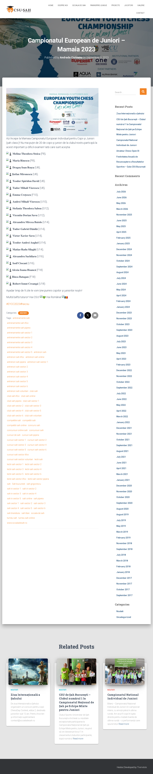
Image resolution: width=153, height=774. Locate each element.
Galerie (140, 5)
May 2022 (121, 405)
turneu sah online (27, 518)
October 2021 (123, 439)
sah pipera (38, 498)
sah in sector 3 (14, 493)
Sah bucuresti (18, 484)
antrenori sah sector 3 (17, 371)
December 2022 (124, 370)
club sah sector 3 (33, 406)
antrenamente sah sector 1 (19, 333)
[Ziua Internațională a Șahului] (28, 671)
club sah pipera (14, 401)
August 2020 (122, 509)
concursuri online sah (17, 430)
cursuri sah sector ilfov (18, 454)
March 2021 (122, 474)
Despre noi (63, 5)
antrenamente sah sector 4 (19, 347)
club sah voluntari (33, 415)
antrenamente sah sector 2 (19, 337)
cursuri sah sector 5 (16, 449)
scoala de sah (37, 513)
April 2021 (121, 468)
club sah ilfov (13, 396)
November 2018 (124, 543)
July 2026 (121, 191)
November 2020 (124, 491)
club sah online (28, 396)
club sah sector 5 (33, 410)
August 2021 (122, 451)
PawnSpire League (98, 5)
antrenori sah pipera (16, 362)
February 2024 (123, 301)
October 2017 (123, 589)
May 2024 (121, 289)
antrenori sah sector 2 (17, 367)
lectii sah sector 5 (15, 474)
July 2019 (121, 520)
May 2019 (121, 526)
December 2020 (124, 485)
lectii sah (39, 459)
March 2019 (122, 532)
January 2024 (123, 307)
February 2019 (123, 537)
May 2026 (121, 203)
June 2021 (121, 462)
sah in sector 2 (29, 488)
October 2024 (123, 261)
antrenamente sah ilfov (18, 323)
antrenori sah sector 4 (17, 376)
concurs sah (34, 425)
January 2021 (123, 480)
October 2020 (123, 497)
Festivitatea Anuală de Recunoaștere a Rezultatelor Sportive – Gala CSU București (131, 162)
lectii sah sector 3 (15, 469)
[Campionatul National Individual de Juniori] (124, 671)
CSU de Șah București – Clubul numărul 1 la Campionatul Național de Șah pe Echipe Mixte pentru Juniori (76, 702)
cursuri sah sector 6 (36, 449)
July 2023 (121, 341)
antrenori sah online (35, 357)
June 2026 (121, 197)
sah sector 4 (13, 508)
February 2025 (123, 238)
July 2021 (121, 457)
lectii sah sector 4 (33, 469)
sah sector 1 (13, 503)
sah (9, 484)
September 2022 (124, 387)
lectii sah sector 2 (33, 464)
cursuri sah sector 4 (36, 445)
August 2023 (122, 336)
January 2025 (123, 243)
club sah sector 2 (15, 406)
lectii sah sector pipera (38, 479)
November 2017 (124, 583)
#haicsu (24, 304)
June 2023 (121, 347)
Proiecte (115, 5)
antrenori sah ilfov (15, 357)
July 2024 (121, 278)
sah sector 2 (26, 503)
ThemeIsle (142, 767)
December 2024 (124, 249)
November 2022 (124, 376)
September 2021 (124, 445)
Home (50, 5)
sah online (27, 498)
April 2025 (121, 232)
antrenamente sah (21, 318)
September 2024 (124, 266)
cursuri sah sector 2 (36, 440)
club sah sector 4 (15, 410)
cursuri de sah (13, 435)
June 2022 (121, 399)
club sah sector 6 (15, 415)
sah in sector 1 (14, 488)
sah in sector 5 (14, 498)
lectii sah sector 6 (33, 474)
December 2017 (124, 578)
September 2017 (124, 595)
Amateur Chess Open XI (127, 151)
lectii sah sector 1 (15, 464)
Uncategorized (123, 617)
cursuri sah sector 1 (16, 440)
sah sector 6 (39, 508)
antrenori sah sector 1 (37, 362)
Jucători (128, 5)
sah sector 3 (39, 503)
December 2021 (124, 428)
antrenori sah (40, 352)
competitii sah (29, 420)
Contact (140, 13)
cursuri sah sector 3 (16, 445)
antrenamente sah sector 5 (19, 352)
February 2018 (123, 566)
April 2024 (121, 295)
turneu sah (12, 518)
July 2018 (121, 555)
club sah (34, 391)
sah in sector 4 (29, 493)
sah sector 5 (26, 508)
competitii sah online (16, 425)
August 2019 (122, 514)
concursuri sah (36, 430)
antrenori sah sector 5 (17, 381)
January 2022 (123, 422)
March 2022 (122, 416)
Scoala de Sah (79, 5)
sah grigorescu (34, 484)
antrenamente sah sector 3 (19, 342)
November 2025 (124, 214)
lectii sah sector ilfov (16, 479)
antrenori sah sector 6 (17, 386)
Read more (78, 738)
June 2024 (121, 284)
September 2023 (124, 330)
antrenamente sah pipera (18, 328)
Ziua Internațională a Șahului (130, 113)
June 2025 (121, 220)
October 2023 (123, 324)
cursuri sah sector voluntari (20, 459)
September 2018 (124, 549)
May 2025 (121, 226)
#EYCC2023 (13, 304)
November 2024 (124, 255)
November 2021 (124, 434)
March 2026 (122, 209)
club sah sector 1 (31, 401)
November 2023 (124, 318)
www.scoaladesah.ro (17, 523)
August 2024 (122, 272)
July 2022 (121, 393)
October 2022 (123, 382)
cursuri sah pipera (30, 435)
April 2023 (121, 359)
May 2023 (121, 353)
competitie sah (14, 420)
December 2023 (124, 312)
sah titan (26, 513)
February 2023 (123, 364)
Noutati (23, 313)
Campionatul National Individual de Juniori (123, 696)
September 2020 (124, 503)
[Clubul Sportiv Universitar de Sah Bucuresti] (19, 9)
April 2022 (121, 411)
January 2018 (123, 572)
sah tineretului (13, 513)
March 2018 (122, 560)
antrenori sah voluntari (17, 391)
